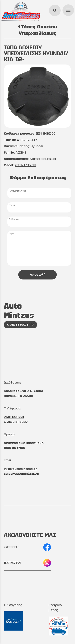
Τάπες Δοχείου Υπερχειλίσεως (38, 29)
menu (67, 9)
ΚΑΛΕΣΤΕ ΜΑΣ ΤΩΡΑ (20, 324)
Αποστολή (37, 274)
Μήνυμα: (13, 233)
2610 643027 (17, 422)
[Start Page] (21, 11)
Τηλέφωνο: (14, 219)
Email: (13, 205)
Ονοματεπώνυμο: (18, 191)
